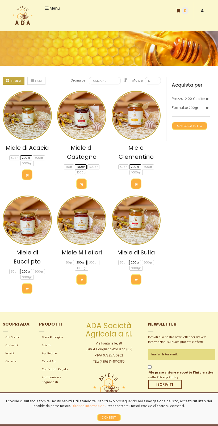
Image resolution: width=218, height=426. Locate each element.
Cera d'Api (49, 361)
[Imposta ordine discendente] (125, 80)
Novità (10, 353)
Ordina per (78, 80)
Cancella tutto (189, 126)
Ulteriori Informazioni (88, 406)
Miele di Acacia (27, 148)
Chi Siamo (12, 337)
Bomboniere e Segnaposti (51, 380)
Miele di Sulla (136, 252)
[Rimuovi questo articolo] (207, 99)
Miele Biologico (52, 337)
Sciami (46, 345)
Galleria (10, 361)
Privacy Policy (167, 377)
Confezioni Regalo (55, 369)
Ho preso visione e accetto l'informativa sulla (180, 375)
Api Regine (49, 353)
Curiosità (11, 345)
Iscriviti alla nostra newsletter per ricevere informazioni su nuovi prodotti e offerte (177, 340)
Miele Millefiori (82, 252)
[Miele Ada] (22, 15)
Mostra (137, 80)
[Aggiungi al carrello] (27, 174)
